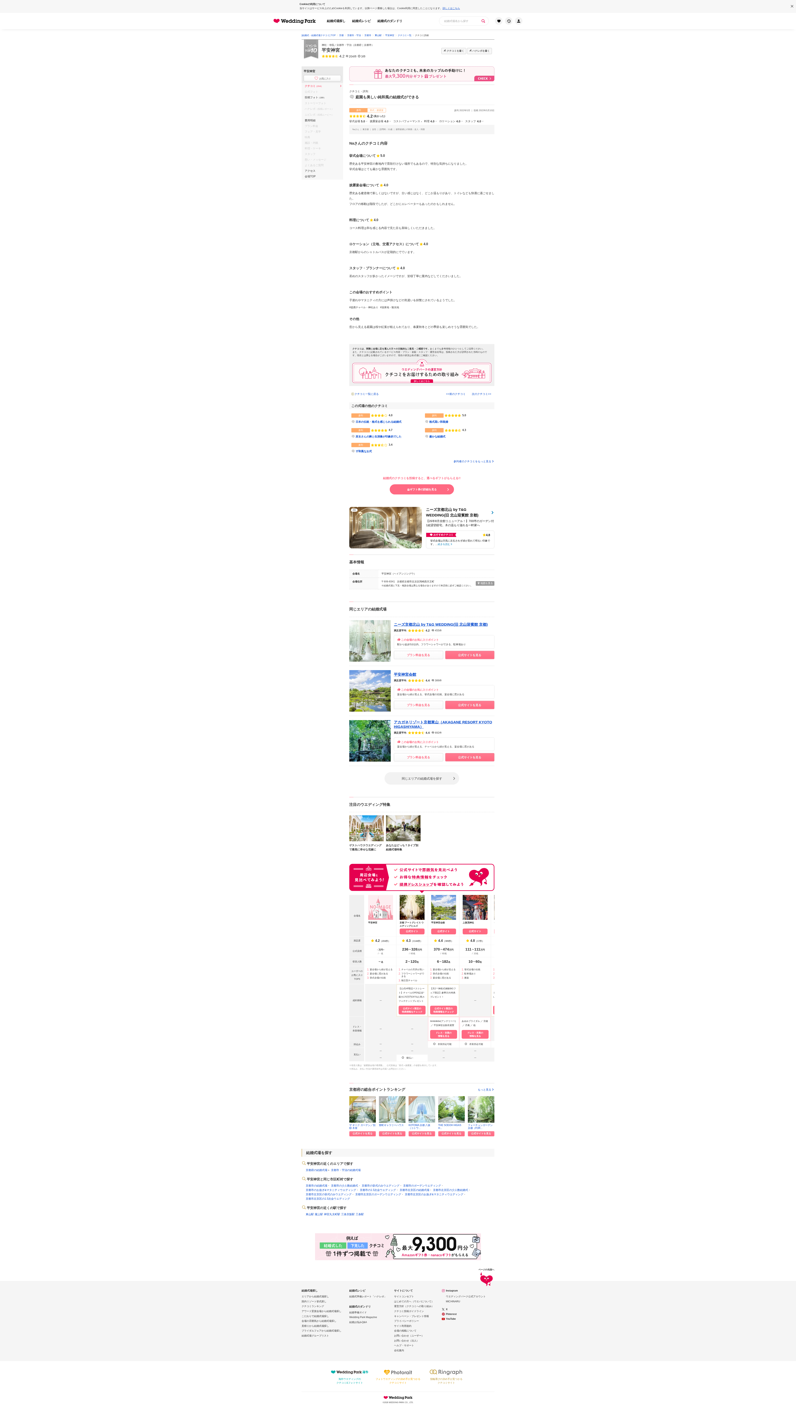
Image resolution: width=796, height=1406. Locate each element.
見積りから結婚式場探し (315, 1325)
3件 (363, 56)
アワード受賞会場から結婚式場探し (321, 1311)
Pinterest (451, 1314)
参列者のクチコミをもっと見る (472, 461)
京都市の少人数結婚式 (344, 1185)
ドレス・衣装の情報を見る (444, 1034)
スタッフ (473, 121)
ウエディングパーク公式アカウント (466, 1296)
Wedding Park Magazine (363, 1317)
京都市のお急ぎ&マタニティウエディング (331, 1190)
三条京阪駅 (348, 1214)
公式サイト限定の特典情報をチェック (412, 1010)
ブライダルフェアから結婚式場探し (321, 1330)
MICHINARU (453, 1301)
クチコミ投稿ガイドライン (409, 1311)
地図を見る (487, 583)
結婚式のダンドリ (389, 21)
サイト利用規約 (402, 1325)
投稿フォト (315, 97)
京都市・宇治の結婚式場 (346, 1170)
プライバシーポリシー (406, 1321)
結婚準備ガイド (358, 1312)
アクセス (310, 170)
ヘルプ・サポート (404, 1345)
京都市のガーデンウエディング (422, 1185)
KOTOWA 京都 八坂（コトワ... (419, 1126)
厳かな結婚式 (437, 436)
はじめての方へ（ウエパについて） (414, 1301)
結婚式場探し (336, 21)
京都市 (367, 45)
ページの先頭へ (486, 1269)
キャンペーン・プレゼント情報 (411, 1316)
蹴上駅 (319, 1214)
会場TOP (310, 176)
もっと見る (484, 1089)
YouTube (451, 1318)
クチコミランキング (313, 1306)
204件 (353, 56)
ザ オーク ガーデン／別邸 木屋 (362, 1126)
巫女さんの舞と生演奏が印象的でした (379, 436)
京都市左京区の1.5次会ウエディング (328, 1198)
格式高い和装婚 (438, 421)
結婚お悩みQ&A (358, 1322)
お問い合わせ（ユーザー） (409, 1335)
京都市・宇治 (344, 45)
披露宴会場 (379, 121)
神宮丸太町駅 (332, 1214)
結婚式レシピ (361, 21)
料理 (429, 121)
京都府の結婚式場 (316, 1170)
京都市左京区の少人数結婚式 (450, 1190)
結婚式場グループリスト (315, 1335)
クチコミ (314, 86)
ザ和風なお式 (364, 451)
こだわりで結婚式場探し (315, 1316)
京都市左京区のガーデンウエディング (378, 1194)
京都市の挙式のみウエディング (380, 1185)
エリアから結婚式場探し (315, 1296)
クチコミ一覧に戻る (366, 394)
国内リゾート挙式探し (314, 1301)
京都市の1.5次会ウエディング (378, 1190)
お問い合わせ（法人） (406, 1340)
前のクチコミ (457, 394)
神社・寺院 (328, 45)
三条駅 (360, 1214)
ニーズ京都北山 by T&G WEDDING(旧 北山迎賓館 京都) (441, 624)
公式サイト (412, 931)
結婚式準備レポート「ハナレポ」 (368, 1296)
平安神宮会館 (405, 674)
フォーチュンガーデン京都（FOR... (480, 1126)
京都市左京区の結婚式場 (414, 1190)
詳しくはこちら (451, 8)
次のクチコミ (480, 394)
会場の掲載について (405, 1330)
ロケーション (449, 121)
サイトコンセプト (404, 1296)
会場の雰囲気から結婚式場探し (319, 1321)
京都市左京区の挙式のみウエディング (329, 1194)
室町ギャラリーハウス (391, 1125)
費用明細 (310, 120)
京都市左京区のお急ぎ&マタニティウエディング (434, 1194)
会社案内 (399, 1350)
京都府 (358, 45)
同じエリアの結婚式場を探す (422, 778)
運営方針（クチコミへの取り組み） (414, 1306)
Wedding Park (398, 1397)
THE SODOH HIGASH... (449, 1126)
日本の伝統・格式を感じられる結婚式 (379, 421)
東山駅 (310, 1214)
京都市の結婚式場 (316, 1185)
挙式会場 (357, 121)
